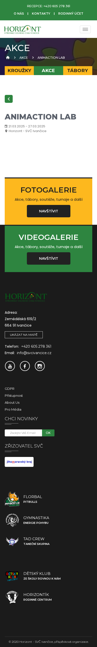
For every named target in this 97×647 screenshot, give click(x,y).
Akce (23, 57)
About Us (12, 402)
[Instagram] (40, 366)
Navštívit (48, 211)
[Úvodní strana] (7, 57)
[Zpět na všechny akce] (9, 99)
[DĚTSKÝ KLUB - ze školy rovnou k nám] (12, 575)
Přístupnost (14, 395)
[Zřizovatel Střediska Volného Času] (19, 461)
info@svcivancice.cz (34, 353)
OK (48, 433)
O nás (19, 13)
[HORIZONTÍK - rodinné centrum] (12, 597)
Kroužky (19, 70)
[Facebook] (25, 366)
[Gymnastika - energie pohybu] (12, 520)
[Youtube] (10, 366)
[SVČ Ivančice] (22, 29)
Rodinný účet (70, 13)
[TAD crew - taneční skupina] (12, 541)
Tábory (77, 70)
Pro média (13, 409)
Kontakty (41, 13)
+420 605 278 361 (57, 6)
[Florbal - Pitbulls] (12, 499)
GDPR (9, 389)
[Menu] (85, 29)
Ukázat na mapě (24, 335)
